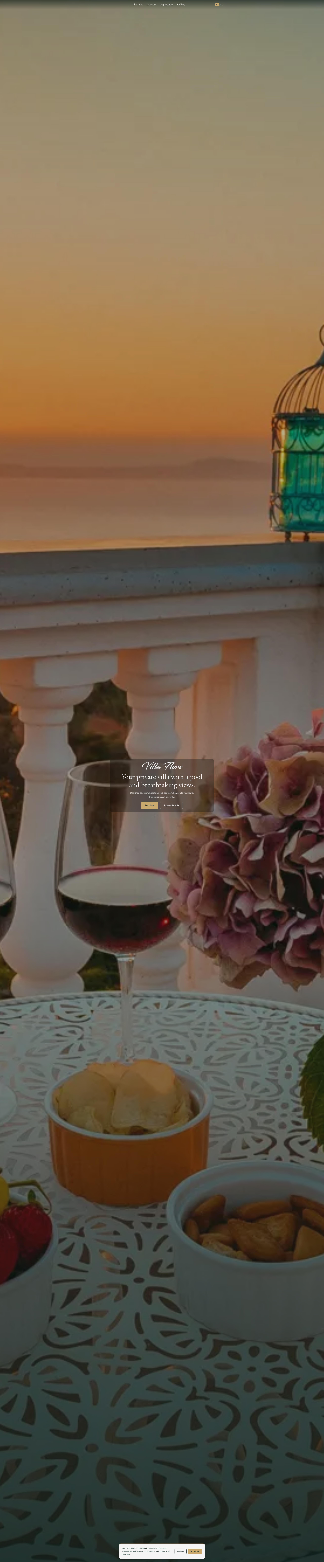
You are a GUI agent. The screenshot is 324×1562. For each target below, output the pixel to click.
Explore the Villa (171, 805)
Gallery (181, 4)
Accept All (195, 1551)
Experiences (166, 4)
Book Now (149, 805)
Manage (180, 1551)
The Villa (137, 4)
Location (151, 4)
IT (221, 4)
